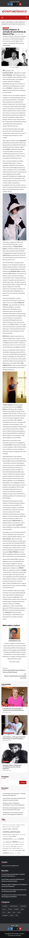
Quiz (17, 915)
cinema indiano (23, 834)
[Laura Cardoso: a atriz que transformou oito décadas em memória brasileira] (14, 725)
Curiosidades (5, 28)
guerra (4, 846)
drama (15, 841)
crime (4, 842)
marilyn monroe (16, 848)
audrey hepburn (13, 824)
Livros (18, 912)
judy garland (5, 848)
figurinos (17, 844)
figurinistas (12, 844)
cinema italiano (12, 836)
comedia (21, 839)
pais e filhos (12, 850)
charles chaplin (7, 829)
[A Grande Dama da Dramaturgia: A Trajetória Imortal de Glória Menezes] (14, 697)
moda (22, 848)
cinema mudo (7, 839)
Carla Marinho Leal (19, 34)
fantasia (4, 844)
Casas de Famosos (14, 906)
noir (8, 850)
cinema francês (15, 834)
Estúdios (10, 909)
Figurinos (16, 909)
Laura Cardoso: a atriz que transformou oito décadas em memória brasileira (14, 799)
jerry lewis (13, 846)
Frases (9, 912)
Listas (14, 912)
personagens (18, 850)
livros (10, 848)
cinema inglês (5, 836)
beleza (4, 826)
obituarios (12, 704)
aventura (18, 824)
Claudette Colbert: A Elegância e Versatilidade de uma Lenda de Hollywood (12, 766)
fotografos (22, 844)
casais (17, 826)
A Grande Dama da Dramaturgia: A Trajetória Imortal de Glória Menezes (14, 794)
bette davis (8, 826)
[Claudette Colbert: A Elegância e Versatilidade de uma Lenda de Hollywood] (14, 753)
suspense (11, 853)
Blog (17, 925)
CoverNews (11, 935)
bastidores (23, 824)
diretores (9, 842)
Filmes (22, 909)
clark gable (15, 839)
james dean (8, 846)
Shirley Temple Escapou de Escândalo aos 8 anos (15, 676)
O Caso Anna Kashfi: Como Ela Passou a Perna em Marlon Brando (14, 670)
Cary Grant (13, 826)
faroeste (8, 844)
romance (6, 853)
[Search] (27, 17)
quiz (23, 850)
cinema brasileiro (7, 834)
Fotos (3, 912)
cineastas (15, 829)
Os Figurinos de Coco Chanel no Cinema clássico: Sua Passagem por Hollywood (13, 813)
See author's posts (14, 662)
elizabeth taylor (21, 842)
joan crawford (19, 846)
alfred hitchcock (6, 824)
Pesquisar (5, 777)
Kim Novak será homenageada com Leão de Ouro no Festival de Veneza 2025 (14, 808)
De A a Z (4, 909)
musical (5, 850)
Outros (11, 915)
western (18, 853)
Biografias (4, 906)
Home (12, 925)
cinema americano (11, 831)
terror (15, 853)
